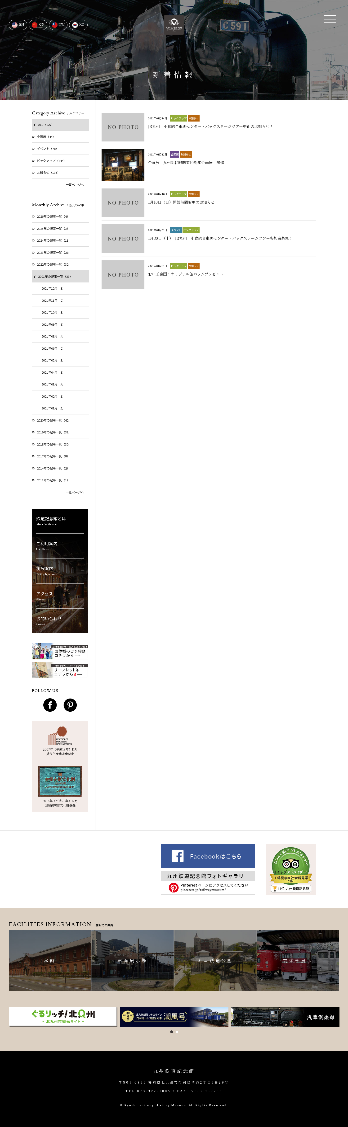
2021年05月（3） (53, 360)
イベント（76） (48, 148)
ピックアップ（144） (52, 160)
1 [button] (171, 1031)
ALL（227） (46, 124)
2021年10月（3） (53, 312)
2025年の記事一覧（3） (53, 228)
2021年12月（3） (53, 288)
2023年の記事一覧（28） (54, 252)
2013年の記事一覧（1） (53, 480)
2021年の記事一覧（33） (55, 276)
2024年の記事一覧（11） (54, 240)
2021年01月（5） (53, 408)
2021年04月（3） (53, 372)
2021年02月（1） (53, 396)
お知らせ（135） (48, 172)
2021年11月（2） (53, 300)
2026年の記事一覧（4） (53, 216)
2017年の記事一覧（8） (53, 456)
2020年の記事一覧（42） (54, 420)
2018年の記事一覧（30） (54, 444)
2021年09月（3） (53, 324)
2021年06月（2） (53, 348)
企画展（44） (46, 136)
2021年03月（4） (53, 384)
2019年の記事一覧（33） (54, 432)
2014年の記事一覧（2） (53, 468)
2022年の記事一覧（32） (54, 264)
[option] (63, 1017)
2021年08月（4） (53, 336)
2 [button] (177, 1032)
